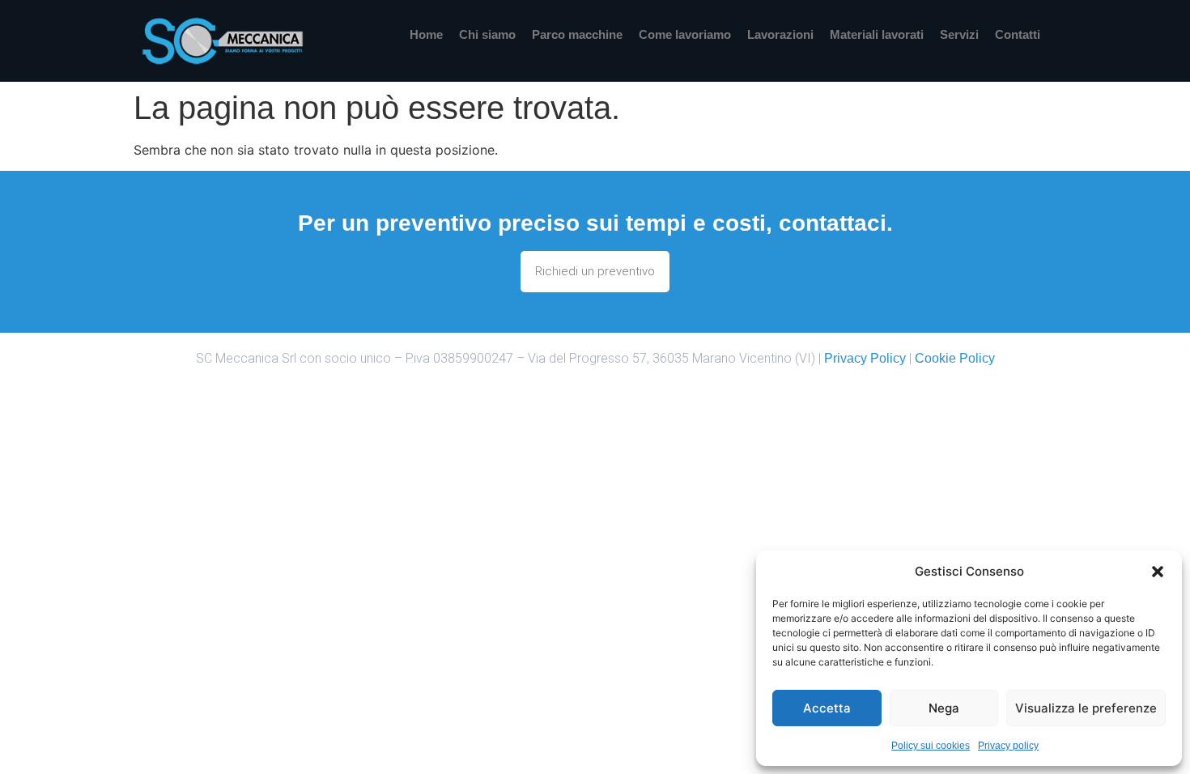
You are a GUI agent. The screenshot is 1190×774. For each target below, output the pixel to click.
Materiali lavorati (877, 34)
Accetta (827, 708)
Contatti (1017, 34)
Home (426, 34)
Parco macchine (577, 34)
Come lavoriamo (685, 34)
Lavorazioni (780, 34)
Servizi (959, 34)
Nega (944, 708)
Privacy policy (1008, 745)
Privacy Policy (865, 358)
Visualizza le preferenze (1086, 708)
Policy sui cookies (930, 745)
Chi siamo (487, 34)
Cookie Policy (955, 358)
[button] (1158, 571)
